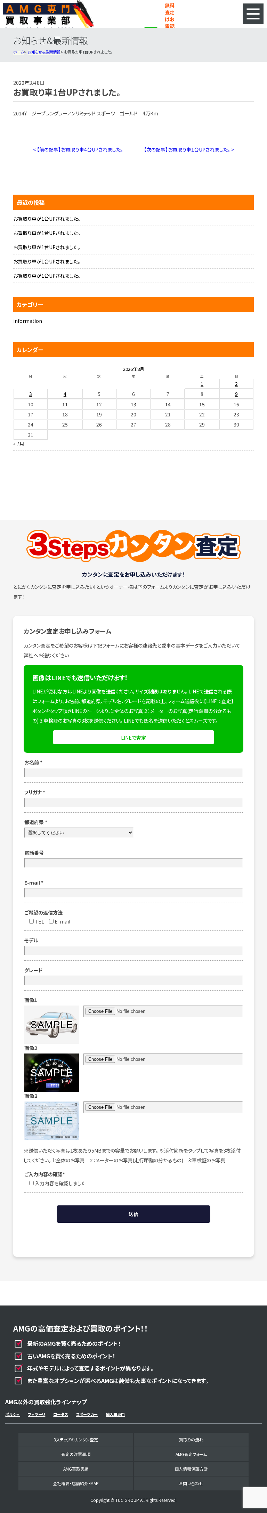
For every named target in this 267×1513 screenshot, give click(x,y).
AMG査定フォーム (191, 1454)
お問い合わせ (191, 1483)
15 (202, 404)
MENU (253, 13)
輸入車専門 (115, 1414)
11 (65, 404)
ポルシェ (12, 1414)
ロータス (60, 1414)
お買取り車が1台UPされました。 (46, 218)
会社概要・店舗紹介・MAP (76, 1483)
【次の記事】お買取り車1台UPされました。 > (189, 149)
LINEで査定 (133, 737)
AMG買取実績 (76, 1469)
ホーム (18, 52)
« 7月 (18, 443)
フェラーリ (36, 1414)
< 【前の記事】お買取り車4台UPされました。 (78, 149)
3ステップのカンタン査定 (76, 1439)
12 (99, 404)
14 (168, 404)
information (27, 320)
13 (133, 404)
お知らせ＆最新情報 (43, 52)
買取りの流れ (191, 1439)
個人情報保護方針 (191, 1469)
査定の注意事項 (75, 1454)
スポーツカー (87, 1414)
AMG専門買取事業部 (48, 14)
